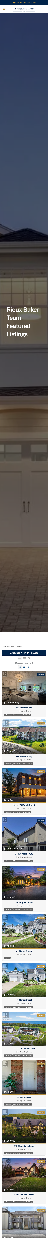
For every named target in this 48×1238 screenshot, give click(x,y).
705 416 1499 (32, 3)
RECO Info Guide (20, 3)
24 (24, 667)
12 (20, 667)
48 (28, 667)
